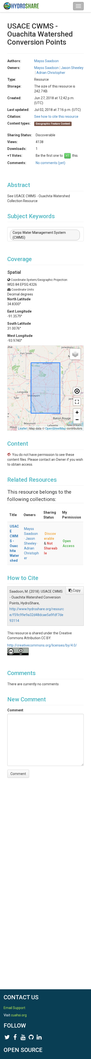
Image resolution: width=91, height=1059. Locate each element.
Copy (76, 590)
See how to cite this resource (56, 116)
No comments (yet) (50, 163)
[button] (75, 354)
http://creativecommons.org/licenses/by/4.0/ (42, 645)
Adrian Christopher (31, 553)
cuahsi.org (19, 1015)
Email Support (14, 1008)
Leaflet (22, 428)
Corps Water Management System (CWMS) (39, 235)
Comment (15, 710)
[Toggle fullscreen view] (77, 401)
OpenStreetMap (55, 428)
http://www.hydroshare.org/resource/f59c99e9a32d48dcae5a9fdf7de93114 (36, 615)
